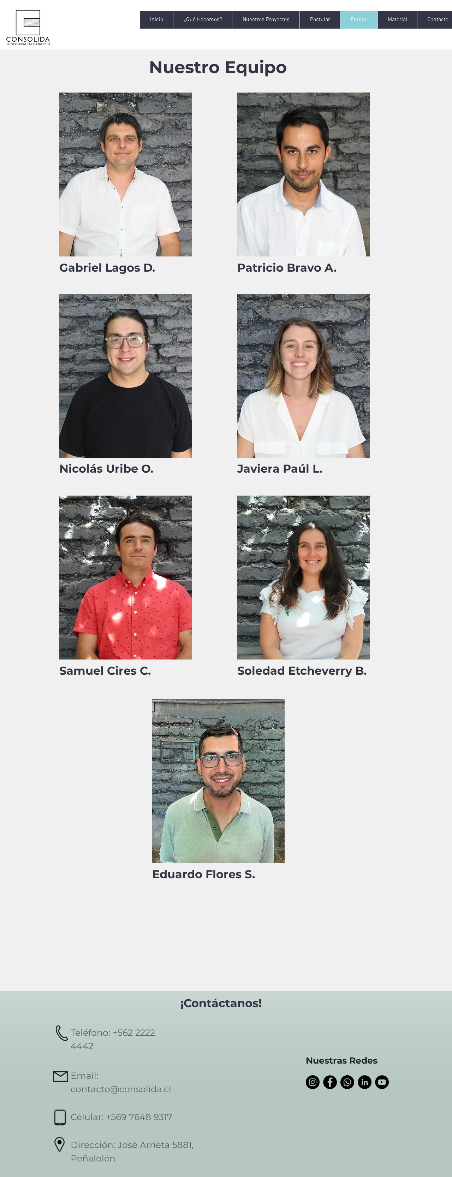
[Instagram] (313, 1082)
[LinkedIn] (364, 1082)
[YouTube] (382, 1082)
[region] (125, 174)
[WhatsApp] (347, 1082)
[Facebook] (330, 1082)
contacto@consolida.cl (121, 1089)
